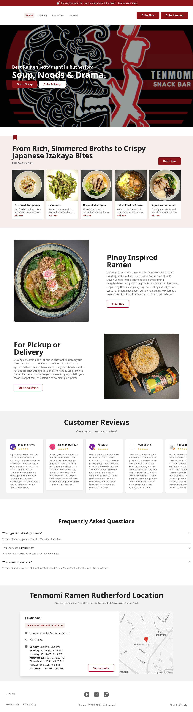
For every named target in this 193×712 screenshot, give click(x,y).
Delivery (32, 553)
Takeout (41, 553)
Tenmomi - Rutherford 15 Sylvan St (45, 625)
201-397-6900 (36, 639)
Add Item (18, 215)
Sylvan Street (62, 568)
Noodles (35, 539)
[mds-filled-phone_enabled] (106, 694)
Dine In (15, 553)
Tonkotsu (44, 539)
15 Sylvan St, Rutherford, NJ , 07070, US (49, 633)
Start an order (101, 667)
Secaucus (87, 568)
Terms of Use (12, 704)
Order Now (148, 15)
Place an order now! (127, 3)
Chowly (183, 705)
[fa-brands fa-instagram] (96, 694)
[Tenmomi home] (12, 15)
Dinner (23, 553)
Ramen (15, 539)
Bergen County (100, 568)
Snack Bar (55, 539)
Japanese (25, 539)
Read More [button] (22, 487)
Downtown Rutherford (43, 568)
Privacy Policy (29, 704)
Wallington (75, 568)
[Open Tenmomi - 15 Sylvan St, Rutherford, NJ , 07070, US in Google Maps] (146, 642)
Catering (54, 553)
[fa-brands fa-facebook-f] (86, 694)
